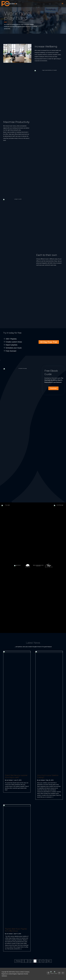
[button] (49, 342)
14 (44, 961)
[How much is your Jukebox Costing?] (49, 711)
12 (38, 961)
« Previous (18, 961)
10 (31, 961)
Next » (49, 961)
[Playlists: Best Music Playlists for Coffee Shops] (17, 865)
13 (41, 961)
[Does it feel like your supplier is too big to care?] (17, 711)
